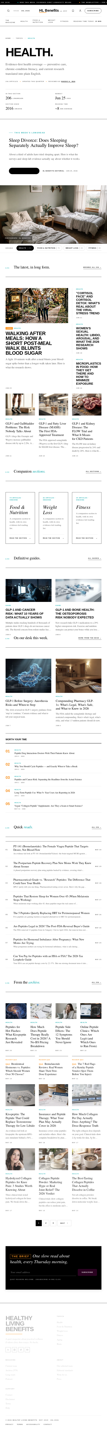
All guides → (94, 558)
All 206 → (96, 827)
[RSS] (8, 1349)
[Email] (27, 1349)
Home (8, 38)
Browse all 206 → (92, 267)
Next (62, 1223)
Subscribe (93, 11)
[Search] (8, 10)
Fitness (64, 21)
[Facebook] (20, 1349)
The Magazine (10, 21)
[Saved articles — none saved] (73, 10)
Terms (20, 1424)
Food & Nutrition (38, 21)
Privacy (10, 1424)
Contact (48, 1424)
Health (24, 21)
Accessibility (33, 1424)
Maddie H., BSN (68, 81)
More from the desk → (89, 638)
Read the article (22, 171)
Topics (19, 38)
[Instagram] (14, 1349)
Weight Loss (51, 21)
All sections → (93, 471)
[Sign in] (80, 10)
